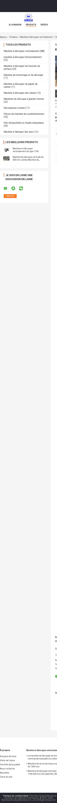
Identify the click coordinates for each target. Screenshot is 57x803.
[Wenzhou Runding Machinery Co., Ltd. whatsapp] (15, 188)
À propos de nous (8, 756)
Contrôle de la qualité (10, 764)
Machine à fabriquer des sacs (19, 131)
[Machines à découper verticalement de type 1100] (7, 149)
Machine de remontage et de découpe (23, 75)
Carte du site (6, 777)
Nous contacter (7, 768)
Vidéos (44, 25)
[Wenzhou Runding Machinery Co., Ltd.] (28, 18)
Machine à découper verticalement (36, 37)
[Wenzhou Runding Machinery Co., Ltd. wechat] (22, 188)
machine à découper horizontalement (23, 57)
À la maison (15, 25)
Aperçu (3, 37)
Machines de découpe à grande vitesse (24, 99)
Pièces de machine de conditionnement (24, 114)
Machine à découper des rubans (20, 93)
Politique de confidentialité (15, 796)
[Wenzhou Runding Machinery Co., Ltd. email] (7, 188)
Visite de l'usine (7, 760)
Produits (31, 25)
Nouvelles (4, 773)
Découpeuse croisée (14, 107)
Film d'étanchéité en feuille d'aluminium (24, 122)
